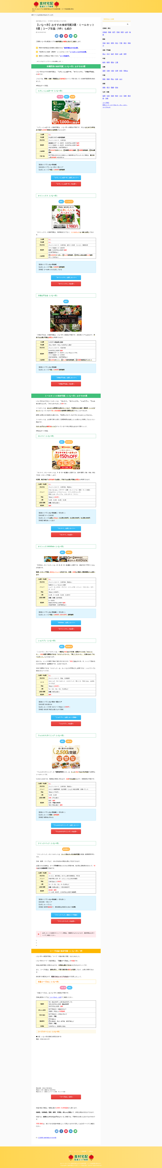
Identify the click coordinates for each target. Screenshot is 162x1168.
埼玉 (116, 43)
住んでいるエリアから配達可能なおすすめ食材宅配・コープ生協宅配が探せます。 (81, 1163)
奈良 (120, 71)
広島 (116, 79)
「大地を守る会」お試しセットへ (66, 377)
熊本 (116, 96)
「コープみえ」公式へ (66, 1097)
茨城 (104, 43)
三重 (116, 62)
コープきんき (106, 107)
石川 (108, 54)
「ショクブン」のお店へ (66, 724)
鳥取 (104, 79)
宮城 (118, 32)
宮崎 (125, 96)
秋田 (122, 32)
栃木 (108, 43)
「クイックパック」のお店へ (66, 921)
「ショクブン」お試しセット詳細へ (66, 717)
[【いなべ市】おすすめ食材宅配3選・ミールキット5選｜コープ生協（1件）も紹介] (71, 36)
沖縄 (106, 98)
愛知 (112, 62)
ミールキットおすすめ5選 (78, 52)
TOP (70, 1151)
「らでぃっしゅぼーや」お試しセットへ (66, 177)
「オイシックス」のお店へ (66, 284)
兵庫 (116, 71)
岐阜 (104, 62)
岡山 (112, 79)
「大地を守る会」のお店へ (66, 384)
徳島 (104, 87)
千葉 (120, 43)
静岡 (108, 62)
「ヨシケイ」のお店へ (66, 535)
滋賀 (104, 71)
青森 (109, 32)
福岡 (104, 96)
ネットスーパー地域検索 (80, 1151)
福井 (112, 54)
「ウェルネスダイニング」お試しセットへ (66, 825)
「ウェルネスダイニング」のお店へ (66, 831)
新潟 (116, 54)
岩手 (113, 32)
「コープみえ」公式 (55, 997)
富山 (104, 54)
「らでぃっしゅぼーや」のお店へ (66, 184)
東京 (125, 43)
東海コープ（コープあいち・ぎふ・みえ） (115, 105)
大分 (120, 96)
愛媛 (112, 87)
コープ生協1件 (64, 56)
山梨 (120, 54)
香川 (108, 87)
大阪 (112, 71)
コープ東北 (106, 102)
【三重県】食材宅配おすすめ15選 (47, 1137)
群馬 (112, 43)
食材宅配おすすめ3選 (71, 48)
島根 (108, 79)
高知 (116, 87)
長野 (125, 54)
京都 (108, 71)
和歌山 (126, 71)
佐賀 (108, 96)
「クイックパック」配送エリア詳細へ (66, 915)
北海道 (105, 32)
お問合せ (91, 1151)
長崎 (112, 96)
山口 (120, 79)
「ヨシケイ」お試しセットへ (66, 528)
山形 (126, 32)
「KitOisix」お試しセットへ (66, 622)
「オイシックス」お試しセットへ (66, 277)
